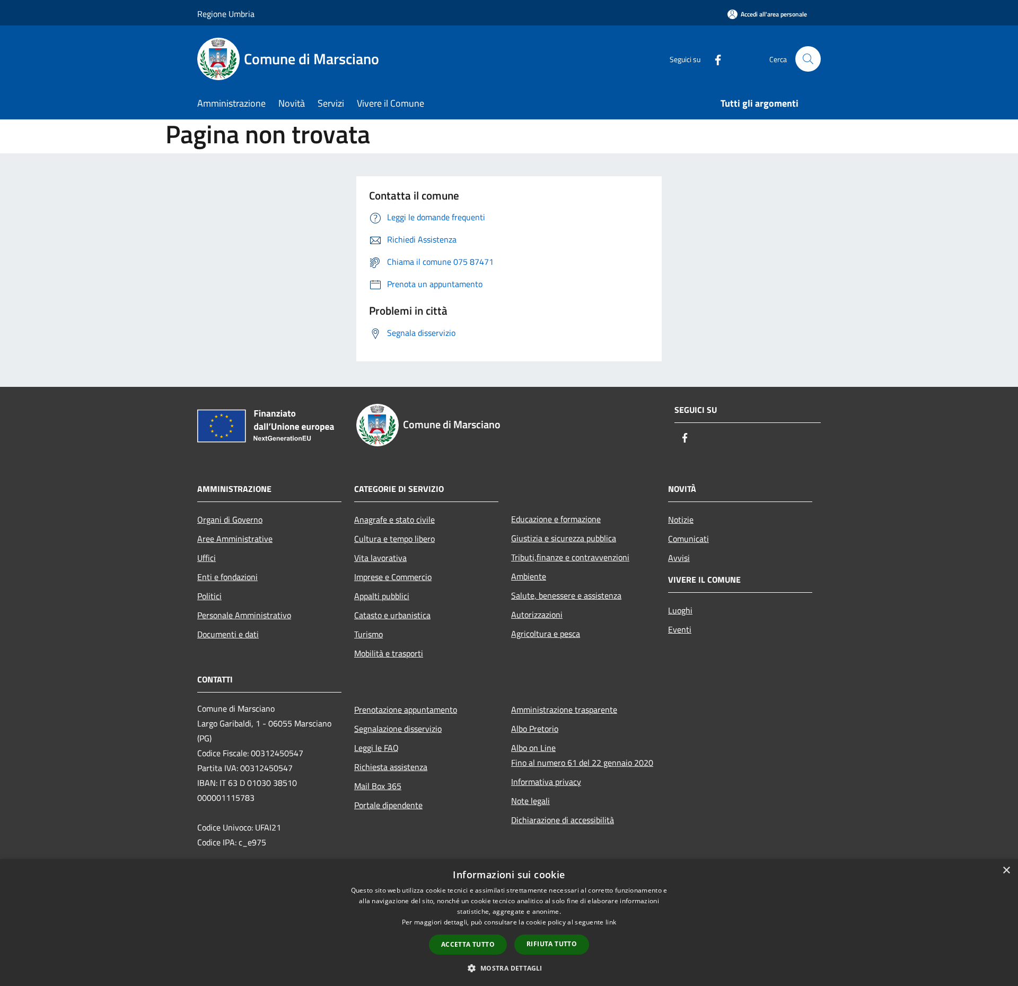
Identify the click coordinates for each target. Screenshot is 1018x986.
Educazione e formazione (556, 519)
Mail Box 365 (377, 786)
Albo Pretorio (534, 728)
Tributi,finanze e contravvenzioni (570, 557)
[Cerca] (808, 59)
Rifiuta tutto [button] (551, 943)
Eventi (679, 629)
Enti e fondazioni (227, 576)
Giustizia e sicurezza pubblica (563, 538)
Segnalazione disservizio (398, 728)
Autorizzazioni (537, 614)
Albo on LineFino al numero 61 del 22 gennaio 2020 (582, 755)
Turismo (368, 634)
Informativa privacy (546, 781)
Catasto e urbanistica (392, 615)
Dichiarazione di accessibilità (562, 820)
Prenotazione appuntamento (405, 709)
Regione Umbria (225, 13)
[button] (509, 968)
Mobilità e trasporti (388, 653)
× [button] (1006, 871)
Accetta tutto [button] (468, 944)
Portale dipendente (388, 805)
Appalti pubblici (381, 596)
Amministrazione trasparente (564, 709)
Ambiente (528, 576)
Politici (209, 596)
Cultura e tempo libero (394, 538)
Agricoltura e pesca (545, 633)
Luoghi (680, 610)
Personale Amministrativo (244, 615)
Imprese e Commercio (393, 576)
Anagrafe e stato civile (394, 519)
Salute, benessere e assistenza (566, 595)
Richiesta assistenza (390, 766)
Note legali (530, 800)
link (610, 922)
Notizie (681, 519)
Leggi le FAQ (376, 747)
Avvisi (679, 557)
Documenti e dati (228, 634)
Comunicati (688, 538)
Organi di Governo (229, 519)
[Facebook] (713, 58)
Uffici (206, 557)
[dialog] (509, 922)
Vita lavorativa (380, 557)
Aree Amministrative (235, 538)
